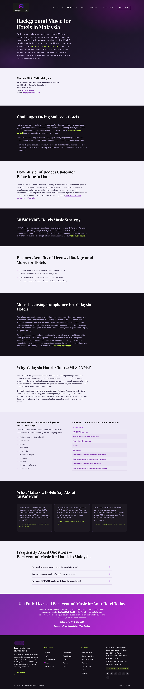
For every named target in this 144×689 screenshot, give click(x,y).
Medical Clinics (49, 666)
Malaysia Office (86, 652)
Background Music (87, 656)
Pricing (75, 445)
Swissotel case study (62, 346)
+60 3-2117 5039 (28, 90)
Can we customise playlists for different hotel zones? (71, 574)
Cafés (46, 656)
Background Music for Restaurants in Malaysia (89, 454)
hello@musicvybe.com (113, 664)
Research (84, 663)
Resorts (65, 663)
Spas (46, 663)
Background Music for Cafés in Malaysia (87, 464)
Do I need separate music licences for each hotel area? (71, 567)
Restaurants (66, 652)
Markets (93, 7)
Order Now (124, 7)
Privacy (122, 685)
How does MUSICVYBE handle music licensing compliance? (71, 581)
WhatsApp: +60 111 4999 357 (116, 661)
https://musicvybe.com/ (31, 93)
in (107, 674)
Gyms (64, 659)
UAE (82, 7)
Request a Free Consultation (66, 626)
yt (119, 674)
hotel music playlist (77, 236)
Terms (128, 685)
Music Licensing (87, 659)
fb (112, 674)
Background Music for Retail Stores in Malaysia (89, 459)
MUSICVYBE (19, 685)
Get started (21, 672)
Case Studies (86, 666)
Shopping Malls (49, 659)
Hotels (47, 652)
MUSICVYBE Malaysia (80, 432)
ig (115, 674)
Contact (107, 7)
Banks (64, 666)
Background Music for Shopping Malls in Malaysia (90, 468)
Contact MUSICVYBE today (69, 612)
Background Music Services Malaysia (86, 436)
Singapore (56, 7)
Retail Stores (67, 656)
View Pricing (84, 626)
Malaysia (71, 7)
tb (127, 674)
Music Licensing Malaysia (82, 441)
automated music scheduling (44, 46)
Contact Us (77, 450)
